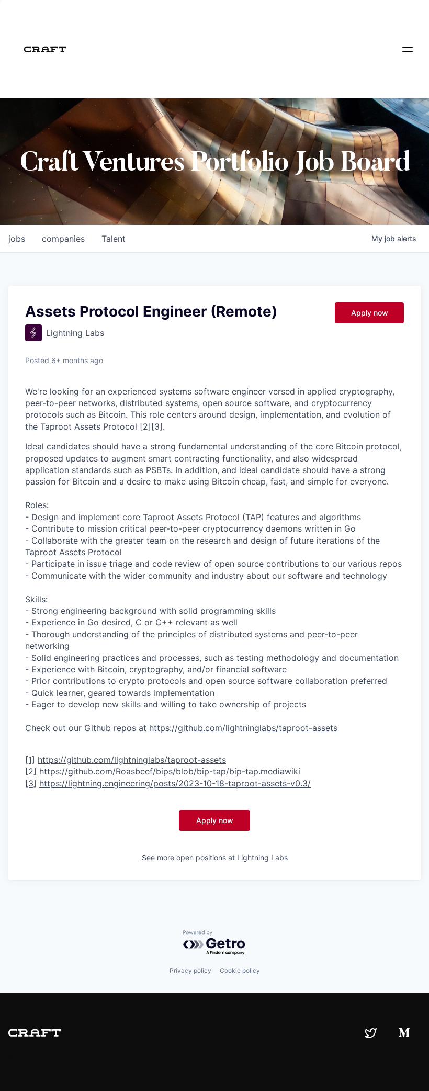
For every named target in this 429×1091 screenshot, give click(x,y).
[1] (30, 760)
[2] (31, 771)
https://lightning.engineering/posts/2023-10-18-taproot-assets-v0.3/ (175, 783)
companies (63, 238)
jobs (16, 238)
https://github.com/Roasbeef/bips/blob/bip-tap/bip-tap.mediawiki (169, 771)
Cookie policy (240, 970)
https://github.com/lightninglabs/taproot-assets (243, 728)
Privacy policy (190, 970)
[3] (31, 783)
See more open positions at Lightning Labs (215, 857)
